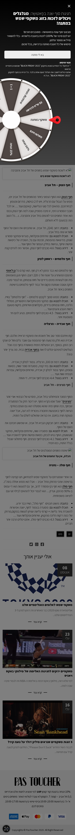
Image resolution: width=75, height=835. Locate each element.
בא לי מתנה (37, 55)
